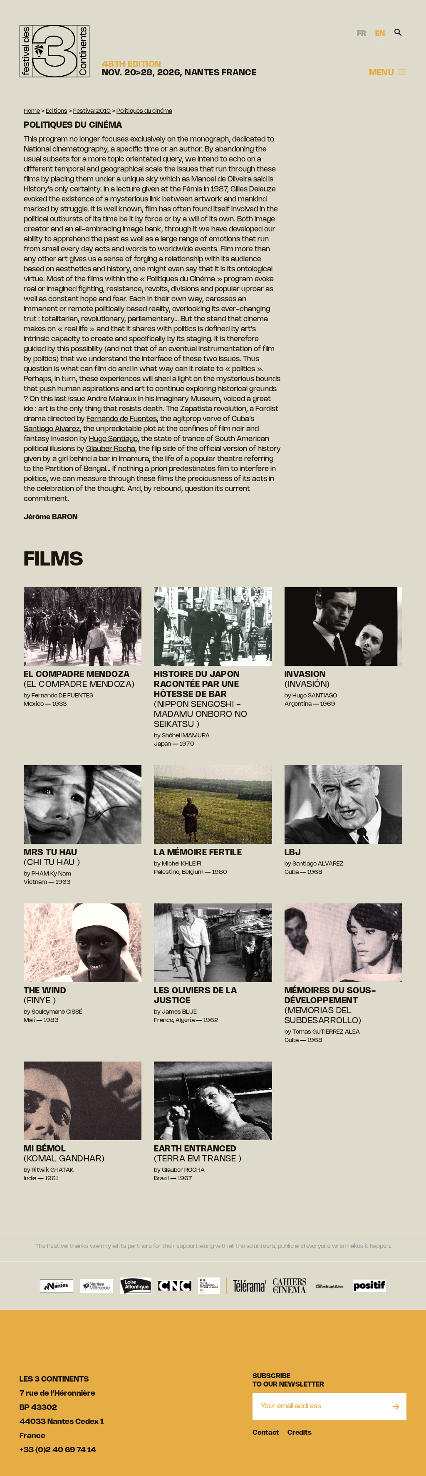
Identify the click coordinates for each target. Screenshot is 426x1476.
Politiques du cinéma (144, 111)
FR (361, 33)
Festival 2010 (92, 111)
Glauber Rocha (110, 449)
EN (380, 33)
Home (32, 111)
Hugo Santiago (113, 439)
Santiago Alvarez (52, 429)
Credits (299, 1433)
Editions (56, 111)
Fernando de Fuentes (122, 419)
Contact (266, 1433)
